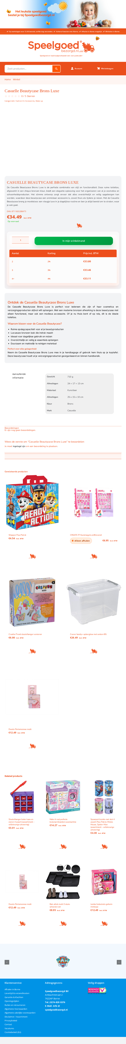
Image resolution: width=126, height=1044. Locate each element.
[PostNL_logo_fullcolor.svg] (98, 37)
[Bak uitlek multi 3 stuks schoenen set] (63, 882)
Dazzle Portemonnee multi (20, 729)
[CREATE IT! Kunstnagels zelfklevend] (93, 502)
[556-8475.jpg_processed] (63, 142)
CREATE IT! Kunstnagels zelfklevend (86, 535)
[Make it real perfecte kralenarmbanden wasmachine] (63, 797)
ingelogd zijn (19, 446)
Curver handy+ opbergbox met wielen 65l (88, 634)
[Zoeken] (56, 68)
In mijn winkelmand (74, 241)
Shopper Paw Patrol (17, 535)
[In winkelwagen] (32, 556)
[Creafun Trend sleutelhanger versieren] (32, 601)
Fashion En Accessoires (25, 101)
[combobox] (28, 68)
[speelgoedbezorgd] (61, 39)
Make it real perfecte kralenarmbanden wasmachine (63, 820)
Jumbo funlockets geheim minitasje (101, 905)
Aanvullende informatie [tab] (19, 376)
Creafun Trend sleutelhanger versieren (25, 634)
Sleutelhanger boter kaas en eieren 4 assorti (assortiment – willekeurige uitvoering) (22, 822)
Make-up (39, 101)
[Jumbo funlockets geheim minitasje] (104, 882)
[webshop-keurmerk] (97, 988)
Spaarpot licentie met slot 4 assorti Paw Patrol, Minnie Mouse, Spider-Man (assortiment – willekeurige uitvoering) (102, 824)
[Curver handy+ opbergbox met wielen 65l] (93, 601)
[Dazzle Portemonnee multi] (32, 696)
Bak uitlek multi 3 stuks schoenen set (60, 905)
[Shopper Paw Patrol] (32, 502)
